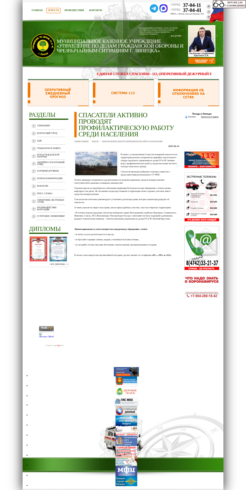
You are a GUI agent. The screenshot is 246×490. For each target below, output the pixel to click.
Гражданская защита (49, 148)
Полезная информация (49, 178)
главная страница (81, 141)
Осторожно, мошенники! (51, 216)
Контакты (95, 10)
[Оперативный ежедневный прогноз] (58, 105)
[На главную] (208, 7)
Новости (53, 10)
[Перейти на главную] (43, 57)
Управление (43, 125)
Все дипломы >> (59, 264)
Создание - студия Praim (54, 345)
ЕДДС (39, 141)
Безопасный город (47, 133)
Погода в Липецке (202, 114)
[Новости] (209, 13)
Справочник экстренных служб (50, 201)
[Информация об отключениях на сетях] (188, 105)
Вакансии (42, 186)
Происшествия (74, 10)
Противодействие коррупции (47, 208)
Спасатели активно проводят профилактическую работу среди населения (132, 141)
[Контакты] (209, 18)
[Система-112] (123, 105)
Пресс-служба (45, 193)
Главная (37, 10)
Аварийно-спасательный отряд (51, 163)
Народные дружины (48, 171)
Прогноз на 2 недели (209, 117)
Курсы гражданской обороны (48, 156)
